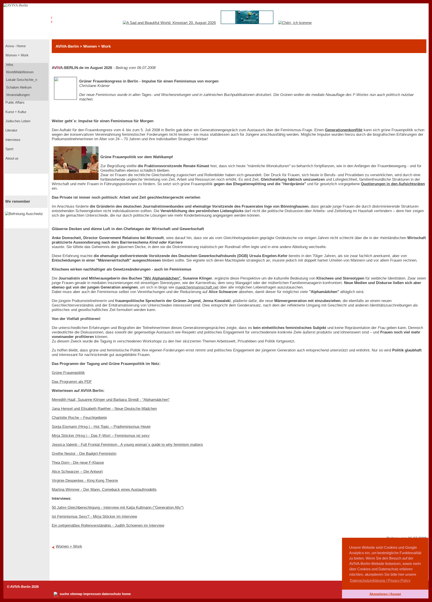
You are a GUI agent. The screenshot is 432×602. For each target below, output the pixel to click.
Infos (9, 65)
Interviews (12, 140)
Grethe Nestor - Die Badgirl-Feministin (84, 453)
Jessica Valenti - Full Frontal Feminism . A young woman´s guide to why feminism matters (127, 444)
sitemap (76, 594)
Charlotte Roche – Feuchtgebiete (79, 417)
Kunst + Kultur (15, 112)
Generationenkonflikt (343, 130)
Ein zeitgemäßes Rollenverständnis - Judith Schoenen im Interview (108, 525)
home (126, 594)
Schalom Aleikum (18, 87)
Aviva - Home (15, 46)
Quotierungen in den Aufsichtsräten (393, 184)
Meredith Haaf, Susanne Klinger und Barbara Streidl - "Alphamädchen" (111, 400)
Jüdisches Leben (17, 121)
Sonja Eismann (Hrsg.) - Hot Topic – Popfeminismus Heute (101, 426)
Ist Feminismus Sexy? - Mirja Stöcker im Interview (94, 516)
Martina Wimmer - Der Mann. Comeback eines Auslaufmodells (104, 489)
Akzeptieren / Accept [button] (385, 594)
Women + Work (16, 55)
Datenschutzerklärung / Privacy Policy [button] (380, 580)
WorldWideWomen (19, 72)
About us (11, 158)
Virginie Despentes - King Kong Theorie (85, 480)
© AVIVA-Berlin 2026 (23, 587)
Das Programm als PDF (72, 382)
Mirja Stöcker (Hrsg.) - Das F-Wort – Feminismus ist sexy (101, 435)
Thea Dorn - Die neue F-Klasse (78, 462)
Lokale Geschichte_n (21, 80)
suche (64, 594)
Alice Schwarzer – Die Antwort (77, 471)
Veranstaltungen (17, 95)
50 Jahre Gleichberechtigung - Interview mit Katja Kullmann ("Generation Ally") (118, 507)
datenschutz (111, 594)
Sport (8, 149)
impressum (92, 594)
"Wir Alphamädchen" (161, 278)
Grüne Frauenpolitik (68, 373)
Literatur (10, 130)
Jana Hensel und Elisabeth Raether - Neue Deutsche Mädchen (104, 409)
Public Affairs (14, 102)
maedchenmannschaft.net (196, 287)
